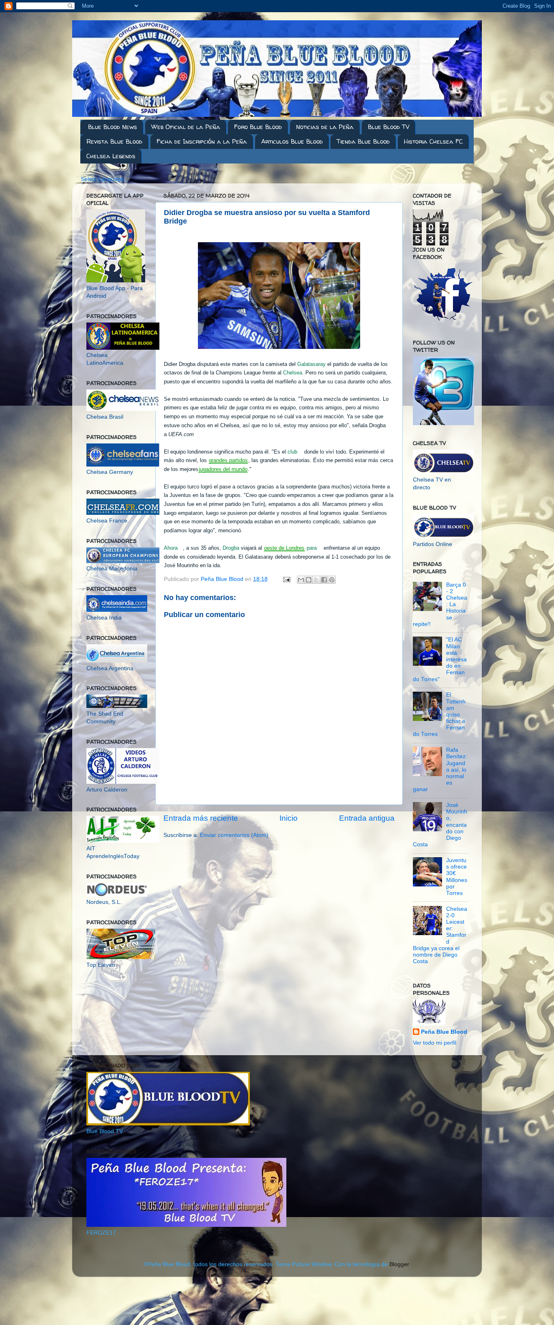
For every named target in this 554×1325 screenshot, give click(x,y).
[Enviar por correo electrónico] (301, 580)
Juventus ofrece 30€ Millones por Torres (456, 876)
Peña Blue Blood (444, 1032)
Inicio (288, 818)
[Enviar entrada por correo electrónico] (286, 579)
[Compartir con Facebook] (324, 580)
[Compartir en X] (316, 580)
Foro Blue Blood (258, 127)
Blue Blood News (112, 127)
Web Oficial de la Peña (185, 127)
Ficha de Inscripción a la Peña (202, 141)
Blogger (399, 1264)
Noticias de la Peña (325, 127)
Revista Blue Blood (114, 141)
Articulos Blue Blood (292, 141)
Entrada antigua (367, 818)
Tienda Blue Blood (363, 141)
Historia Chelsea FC (433, 141)
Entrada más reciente (200, 818)
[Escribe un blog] (309, 580)
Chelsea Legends (110, 156)
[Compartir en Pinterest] (332, 580)
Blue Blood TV (388, 127)
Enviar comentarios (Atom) (234, 835)
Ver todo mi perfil (434, 1043)
